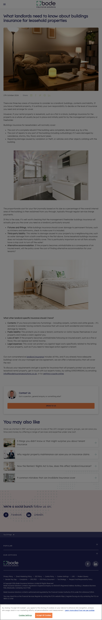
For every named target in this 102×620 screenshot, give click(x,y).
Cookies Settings (25, 615)
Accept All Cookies (43, 615)
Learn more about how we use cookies (79, 610)
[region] (51, 612)
